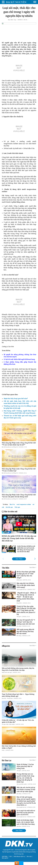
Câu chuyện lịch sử (21, 589)
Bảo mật (29, 856)
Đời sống (19, 626)
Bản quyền (5, 858)
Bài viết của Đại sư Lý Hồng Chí (10, 447)
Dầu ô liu (12, 504)
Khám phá (19, 580)
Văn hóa (19, 826)
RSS (10, 856)
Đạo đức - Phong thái (7, 698)
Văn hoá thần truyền (22, 784)
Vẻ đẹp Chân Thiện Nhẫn (8, 724)
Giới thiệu (4, 856)
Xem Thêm (19, 559)
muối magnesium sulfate (24, 504)
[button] (35, 559)
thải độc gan (9, 507)
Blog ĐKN (19, 603)
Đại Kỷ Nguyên (6, 852)
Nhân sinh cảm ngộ (7, 672)
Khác (3, 750)
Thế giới (19, 616)
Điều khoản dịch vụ (19, 856)
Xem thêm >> (33, 567)
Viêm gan (17, 507)
